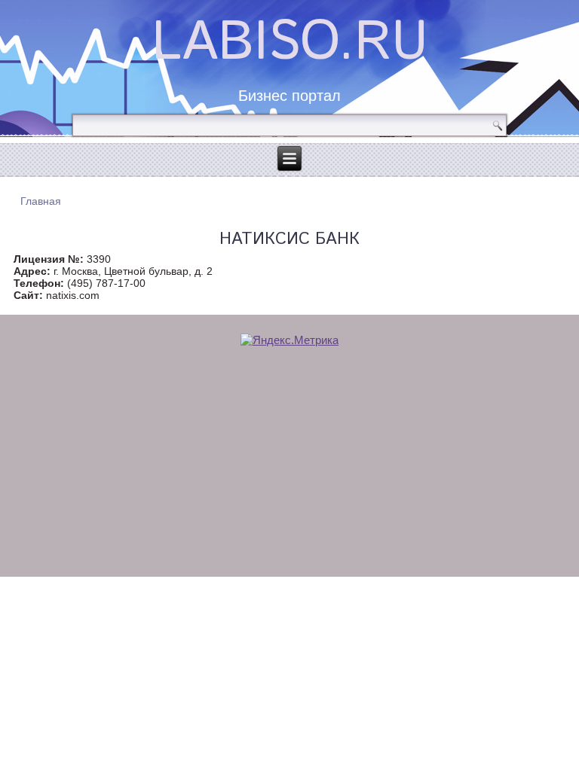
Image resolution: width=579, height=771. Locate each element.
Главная (40, 201)
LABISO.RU (290, 43)
